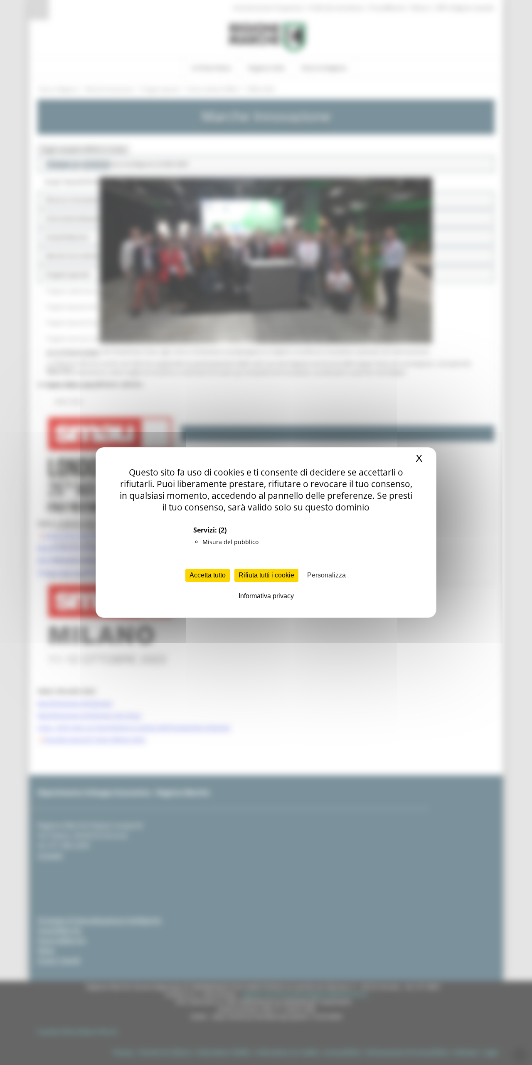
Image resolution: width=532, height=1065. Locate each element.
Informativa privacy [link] (266, 595)
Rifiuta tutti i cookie (266, 575)
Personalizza (326, 575)
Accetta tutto (208, 575)
